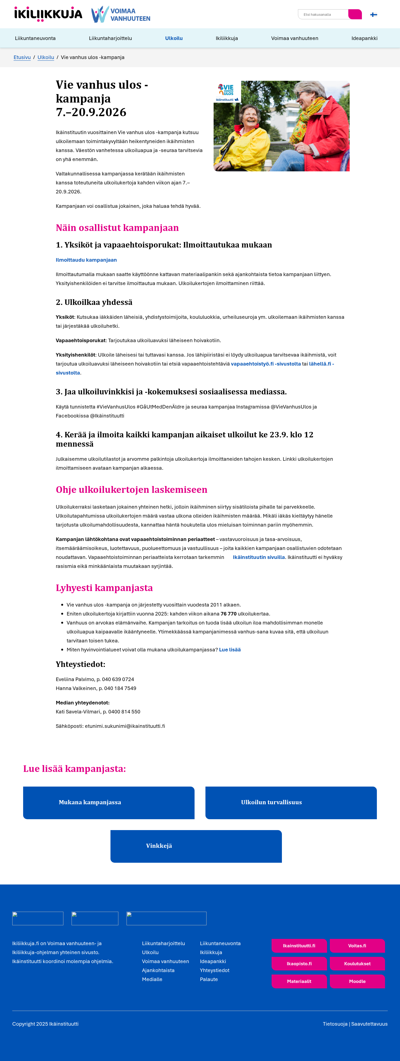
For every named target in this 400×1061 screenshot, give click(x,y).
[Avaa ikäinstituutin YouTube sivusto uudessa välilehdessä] (39, 983)
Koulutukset (357, 963)
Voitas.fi (357, 945)
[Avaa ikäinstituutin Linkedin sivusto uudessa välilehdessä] (27, 983)
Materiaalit (299, 981)
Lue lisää (230, 649)
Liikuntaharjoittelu (110, 38)
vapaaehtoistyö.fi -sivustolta (266, 363)
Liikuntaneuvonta (35, 38)
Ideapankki (365, 38)
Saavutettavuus (369, 1023)
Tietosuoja (335, 1023)
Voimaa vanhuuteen (294, 38)
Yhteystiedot (214, 970)
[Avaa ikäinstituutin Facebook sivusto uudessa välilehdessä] (15, 983)
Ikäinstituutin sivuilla (259, 557)
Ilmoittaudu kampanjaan (86, 259)
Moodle (357, 981)
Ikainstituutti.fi (299, 945)
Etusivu (22, 57)
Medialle (152, 979)
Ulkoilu (174, 38)
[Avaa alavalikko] (59, 38)
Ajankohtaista (158, 970)
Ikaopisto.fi (299, 963)
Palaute (209, 979)
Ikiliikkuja (227, 38)
